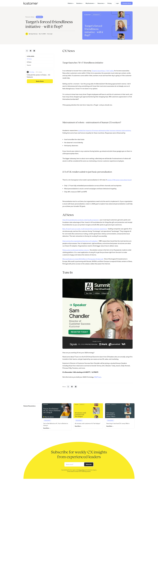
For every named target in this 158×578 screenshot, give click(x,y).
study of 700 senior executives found (119, 180)
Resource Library (29, 17)
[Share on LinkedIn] (34, 50)
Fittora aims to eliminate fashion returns (75, 250)
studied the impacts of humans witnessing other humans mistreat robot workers (104, 130)
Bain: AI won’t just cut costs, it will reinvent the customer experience (84, 229)
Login (117, 3)
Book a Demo (40, 81)
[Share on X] (26, 50)
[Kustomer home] (30, 3)
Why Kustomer (90, 3)
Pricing (109, 3)
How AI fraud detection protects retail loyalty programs (80, 220)
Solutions (79, 3)
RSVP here (97, 377)
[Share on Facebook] (30, 50)
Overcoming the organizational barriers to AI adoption (80, 241)
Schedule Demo (127, 3)
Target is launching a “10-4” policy (103, 70)
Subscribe (89, 464)
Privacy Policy (82, 470)
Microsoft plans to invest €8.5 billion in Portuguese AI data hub (82, 259)
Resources (101, 3)
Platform (70, 3)
